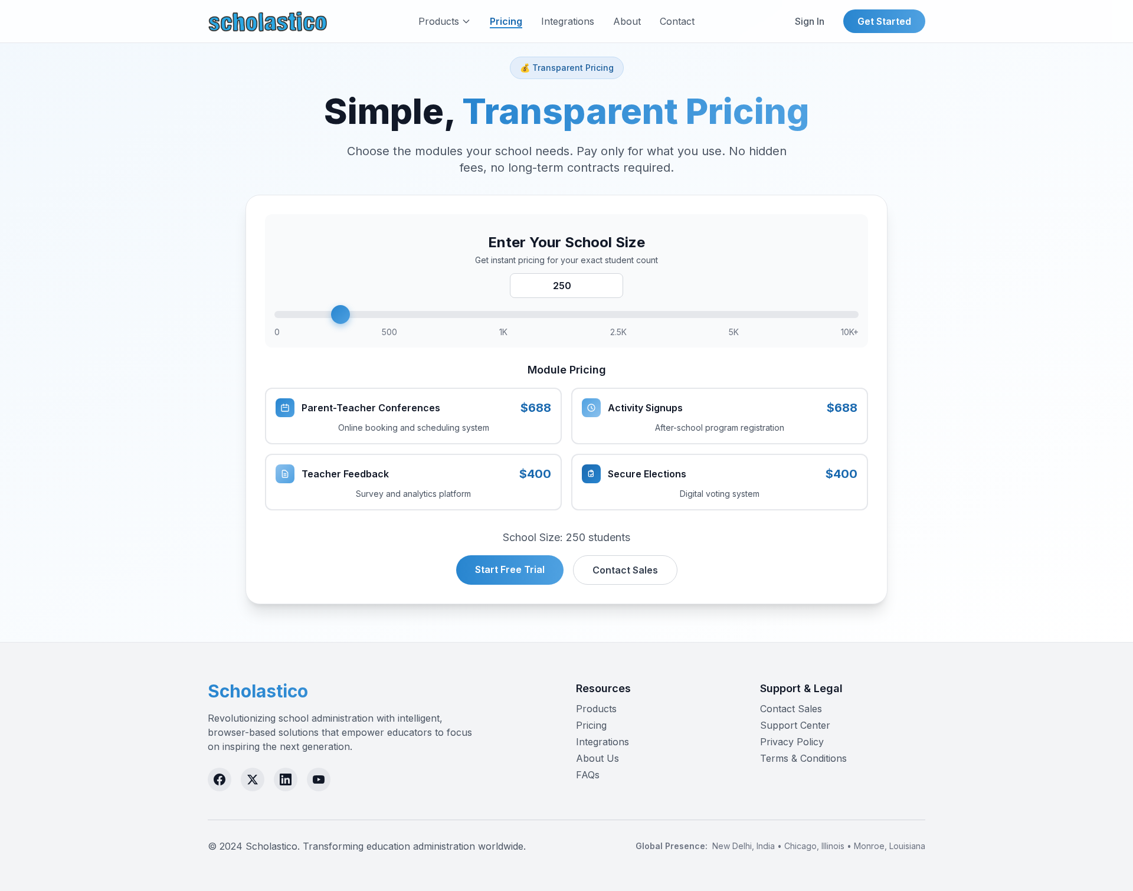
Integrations (567, 21)
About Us (597, 758)
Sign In (809, 21)
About (627, 21)
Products (438, 21)
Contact (677, 21)
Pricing (506, 21)
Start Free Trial (510, 569)
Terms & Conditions (803, 758)
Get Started (884, 21)
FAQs (588, 775)
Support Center (795, 725)
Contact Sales (625, 570)
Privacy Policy (792, 742)
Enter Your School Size (566, 242)
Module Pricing (567, 369)
